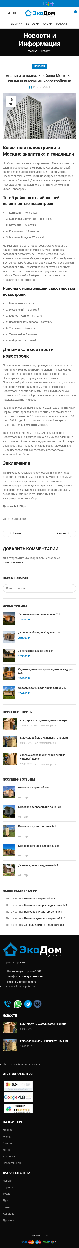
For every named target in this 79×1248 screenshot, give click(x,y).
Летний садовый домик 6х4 (35, 650)
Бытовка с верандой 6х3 (39, 898)
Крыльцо (8, 1213)
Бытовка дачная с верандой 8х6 (44, 918)
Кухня (6, 1207)
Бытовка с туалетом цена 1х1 (43, 911)
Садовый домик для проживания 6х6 (42, 687)
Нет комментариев (45, 725)
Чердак (7, 1180)
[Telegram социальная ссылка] (38, 3)
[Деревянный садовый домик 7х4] (9, 618)
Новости (46, 51)
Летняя (7, 1149)
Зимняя (7, 1143)
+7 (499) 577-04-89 (31, 976)
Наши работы (26, 986)
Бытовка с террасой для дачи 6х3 (45, 905)
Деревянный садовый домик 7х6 (39, 632)
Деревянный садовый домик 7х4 (39, 614)
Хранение (9, 1156)
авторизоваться (13, 562)
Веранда (8, 1187)
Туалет (7, 1193)
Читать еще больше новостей (21, 1064)
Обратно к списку (39, 533)
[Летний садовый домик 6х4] (9, 655)
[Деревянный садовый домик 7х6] (9, 637)
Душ (5, 1200)
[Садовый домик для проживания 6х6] (9, 692)
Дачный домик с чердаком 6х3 (44, 924)
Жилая (7, 1136)
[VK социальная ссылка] (33, 3)
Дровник (8, 1220)
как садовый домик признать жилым (44, 737)
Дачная (8, 1129)
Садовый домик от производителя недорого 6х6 (46, 671)
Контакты (9, 986)
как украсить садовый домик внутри (43, 720)
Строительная (12, 1162)
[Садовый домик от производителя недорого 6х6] (9, 673)
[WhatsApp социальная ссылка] (27, 3)
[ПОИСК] (71, 588)
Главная (32, 51)
